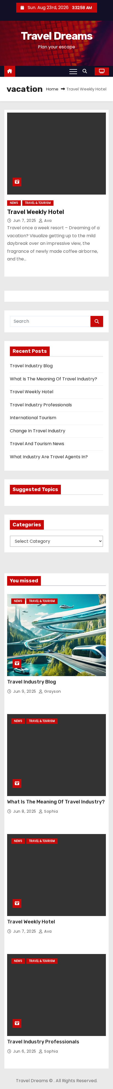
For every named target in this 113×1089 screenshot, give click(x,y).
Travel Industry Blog (31, 366)
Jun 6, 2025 (25, 1051)
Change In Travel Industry (37, 431)
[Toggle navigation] (73, 71)
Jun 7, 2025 (25, 220)
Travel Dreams (56, 36)
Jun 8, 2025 (25, 811)
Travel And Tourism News (37, 444)
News (14, 203)
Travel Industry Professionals (41, 405)
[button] (86, 71)
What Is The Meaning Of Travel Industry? (53, 379)
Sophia (50, 811)
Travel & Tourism (38, 203)
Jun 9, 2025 (25, 691)
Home (52, 89)
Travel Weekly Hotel (35, 212)
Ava (47, 220)
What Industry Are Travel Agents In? (49, 457)
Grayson (52, 691)
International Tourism (33, 418)
